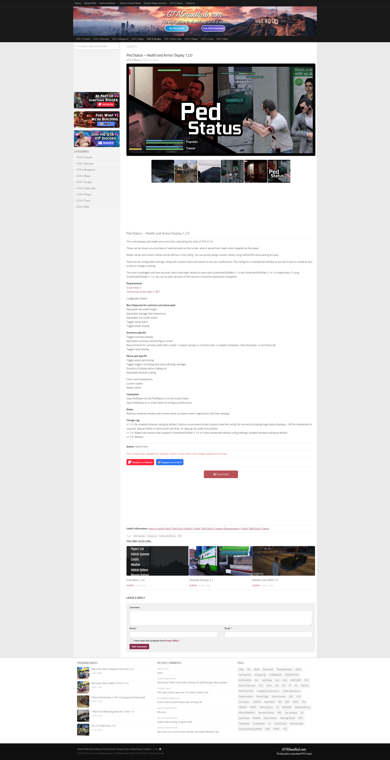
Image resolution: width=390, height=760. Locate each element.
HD (276, 685)
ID (290, 685)
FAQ (285, 680)
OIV (304, 702)
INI (296, 685)
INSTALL (305, 685)
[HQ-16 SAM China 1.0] (83, 730)
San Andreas (291, 712)
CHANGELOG (275, 674)
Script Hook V (133, 287)
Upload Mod (90, 3)
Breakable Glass (284, 669)
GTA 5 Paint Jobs (172, 38)
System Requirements (155, 3)
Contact (146, 749)
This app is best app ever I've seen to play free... (183, 692)
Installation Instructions (268, 691)
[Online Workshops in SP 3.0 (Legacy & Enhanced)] (83, 701)
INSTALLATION (246, 691)
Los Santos (244, 702)
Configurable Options (167, 536)
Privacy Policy (171, 640)
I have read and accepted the (156, 640)
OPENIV (242, 707)
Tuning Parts (259, 723)
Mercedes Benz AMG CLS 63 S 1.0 (110, 683)
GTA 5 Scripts (154, 38)
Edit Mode (267, 680)
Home (78, 3)
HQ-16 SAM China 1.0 (103, 725)
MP (280, 702)
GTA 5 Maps (137, 38)
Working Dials (296, 723)
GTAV (269, 685)
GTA (261, 685)
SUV (300, 718)
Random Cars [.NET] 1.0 (265, 580)
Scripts (131, 46)
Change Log (151, 536)
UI (269, 723)
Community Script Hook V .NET (143, 291)
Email (228, 628)
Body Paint (268, 669)
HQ (283, 685)
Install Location (246, 696)
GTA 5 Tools (207, 38)
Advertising (136, 749)
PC (277, 707)
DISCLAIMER (245, 680)
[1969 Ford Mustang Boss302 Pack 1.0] (83, 716)
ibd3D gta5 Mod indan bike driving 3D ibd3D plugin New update (192, 682)
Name (133, 628)
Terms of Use (108, 749)
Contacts (190, 3)
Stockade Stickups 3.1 (201, 580)
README (287, 707)
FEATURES (296, 680)
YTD (285, 729)
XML (268, 729)
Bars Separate (139, 536)
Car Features (245, 674)
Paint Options (266, 707)
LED (291, 696)
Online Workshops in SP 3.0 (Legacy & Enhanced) (118, 697)
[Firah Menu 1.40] (157, 561)
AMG (241, 669)
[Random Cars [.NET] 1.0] (283, 561)
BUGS (298, 669)
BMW (256, 669)
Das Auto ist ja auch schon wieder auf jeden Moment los (188, 731)
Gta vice (161, 712)
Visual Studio (280, 723)
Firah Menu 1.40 (135, 580)
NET (179, 536)
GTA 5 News (176, 3)
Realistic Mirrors (302, 707)
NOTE (295, 702)
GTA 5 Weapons (120, 38)
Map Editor (269, 702)
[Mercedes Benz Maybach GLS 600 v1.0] (83, 673)
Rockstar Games (266, 712)
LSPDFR (257, 702)
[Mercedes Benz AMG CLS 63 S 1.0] (83, 687)
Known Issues (278, 696)
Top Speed (244, 723)
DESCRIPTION (292, 674)
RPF (280, 712)
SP (302, 712)
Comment (134, 607)
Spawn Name (270, 718)
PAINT (253, 707)
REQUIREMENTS (247, 712)
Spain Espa (244, 718)
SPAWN (256, 718)
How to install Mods (130, 3)
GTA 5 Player (191, 38)
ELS (277, 680)
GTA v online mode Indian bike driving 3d (179, 702)
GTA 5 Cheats (83, 38)
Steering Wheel (287, 718)
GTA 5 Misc (222, 38)
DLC (257, 680)
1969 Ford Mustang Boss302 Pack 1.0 (112, 711)
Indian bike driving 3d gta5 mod (174, 721)
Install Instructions (291, 691)
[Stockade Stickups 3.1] (220, 561)
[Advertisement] (220, 208)
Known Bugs (262, 696)
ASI (248, 669)
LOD (298, 696)
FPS (306, 680)
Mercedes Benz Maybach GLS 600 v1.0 (112, 669)
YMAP (276, 729)
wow (160, 672)
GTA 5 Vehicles (101, 38)
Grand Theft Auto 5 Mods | (89, 749)
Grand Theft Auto (247, 685)
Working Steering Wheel (250, 729)
